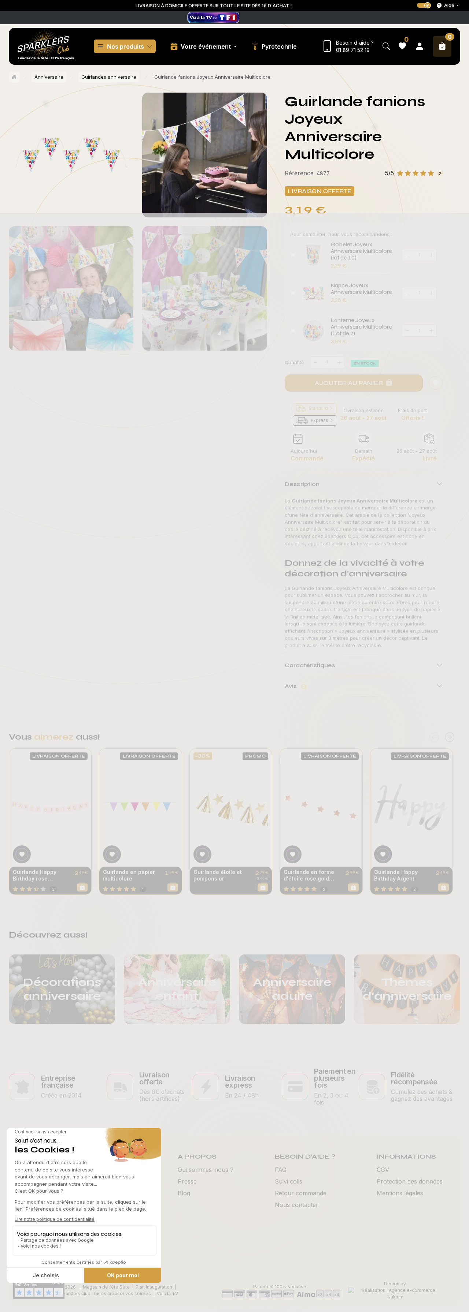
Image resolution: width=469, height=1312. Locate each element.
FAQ (281, 1170)
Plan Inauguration (154, 1287)
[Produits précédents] (434, 737)
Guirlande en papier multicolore (129, 875)
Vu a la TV (167, 1293)
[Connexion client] (419, 46)
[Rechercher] (386, 46)
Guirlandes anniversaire (108, 77)
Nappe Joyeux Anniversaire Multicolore (361, 288)
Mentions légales (400, 1193)
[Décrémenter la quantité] (315, 362)
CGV (383, 1170)
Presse (187, 1181)
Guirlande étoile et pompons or (217, 875)
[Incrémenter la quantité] (339, 362)
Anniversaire (48, 77)
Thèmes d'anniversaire (407, 989)
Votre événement (206, 46)
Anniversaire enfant (177, 989)
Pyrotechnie (279, 46)
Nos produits (125, 46)
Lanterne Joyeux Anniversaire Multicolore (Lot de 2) (361, 327)
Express (319, 420)
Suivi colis (288, 1181)
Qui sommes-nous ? (205, 1170)
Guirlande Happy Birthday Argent (396, 875)
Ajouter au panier (349, 383)
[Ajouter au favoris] (436, 383)
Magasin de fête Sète (106, 1287)
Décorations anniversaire (62, 989)
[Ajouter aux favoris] (22, 854)
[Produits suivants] (449, 737)
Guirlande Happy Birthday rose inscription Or (34, 875)
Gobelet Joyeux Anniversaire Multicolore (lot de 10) (361, 251)
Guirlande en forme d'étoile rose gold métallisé (309, 875)
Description (302, 484)
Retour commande (300, 1193)
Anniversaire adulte (292, 989)
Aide (449, 5)
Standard (318, 408)
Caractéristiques (310, 665)
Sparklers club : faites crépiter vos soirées (105, 1293)
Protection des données (410, 1181)
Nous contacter (296, 1205)
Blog (184, 1193)
